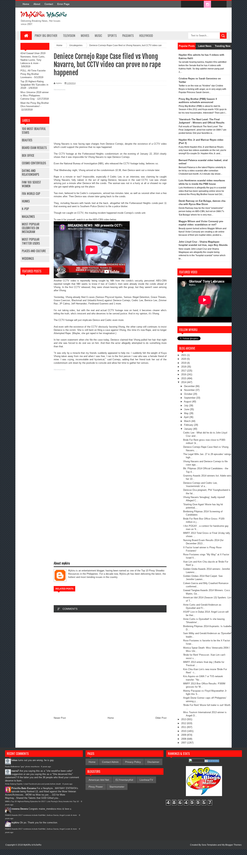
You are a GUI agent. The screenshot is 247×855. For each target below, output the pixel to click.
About (36, 4)
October (188, 394)
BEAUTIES (27, 140)
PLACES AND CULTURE (34, 251)
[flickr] (199, 4)
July (186, 405)
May (186, 413)
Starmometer (116, 786)
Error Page (63, 4)
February (189, 425)
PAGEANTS (128, 35)
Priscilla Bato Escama (23, 788)
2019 (184, 363)
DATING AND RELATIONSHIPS (30, 172)
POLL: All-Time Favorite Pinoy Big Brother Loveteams (33, 73)
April (186, 417)
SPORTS (112, 35)
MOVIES (85, 35)
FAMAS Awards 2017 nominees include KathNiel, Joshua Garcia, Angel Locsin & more (41, 815)
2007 (184, 742)
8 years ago (46, 767)
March (187, 421)
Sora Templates (209, 845)
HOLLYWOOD (146, 35)
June (187, 409)
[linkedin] (215, 4)
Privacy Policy (133, 761)
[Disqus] (110, 663)
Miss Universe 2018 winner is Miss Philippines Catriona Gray (34, 95)
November (189, 390)
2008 (184, 739)
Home (26, 4)
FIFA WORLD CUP (31, 193)
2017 (184, 370)
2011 (184, 727)
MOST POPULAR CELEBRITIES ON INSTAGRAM (30, 228)
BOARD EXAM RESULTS (34, 148)
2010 (184, 731)
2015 (184, 378)
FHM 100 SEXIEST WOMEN (31, 184)
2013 (184, 719)
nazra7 (15, 771)
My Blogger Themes (232, 845)
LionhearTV (146, 779)
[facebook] (184, 4)
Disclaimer (153, 761)
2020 (184, 359)
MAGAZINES (28, 216)
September (190, 397)
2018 (184, 366)
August (188, 401)
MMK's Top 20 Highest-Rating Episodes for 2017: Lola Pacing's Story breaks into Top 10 (42, 801)
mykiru (15, 822)
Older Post (161, 718)
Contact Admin (110, 761)
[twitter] (192, 4)
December (189, 386)
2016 (184, 374)
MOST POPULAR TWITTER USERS (31, 241)
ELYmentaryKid (124, 779)
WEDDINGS (28, 258)
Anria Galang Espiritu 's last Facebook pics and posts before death (33, 784)
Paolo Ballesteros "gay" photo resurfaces (22, 767)
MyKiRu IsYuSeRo (32, 845)
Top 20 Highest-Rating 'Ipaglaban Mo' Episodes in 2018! (34, 84)
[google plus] (222, 4)
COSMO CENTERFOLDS (34, 163)
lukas (14, 760)
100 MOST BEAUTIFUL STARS (34, 131)
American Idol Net (99, 779)
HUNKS (26, 201)
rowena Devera (19, 808)
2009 (184, 735)
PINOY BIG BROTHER (46, 35)
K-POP (25, 209)
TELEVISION (69, 35)
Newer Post (60, 718)
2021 (184, 355)
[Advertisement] (110, 117)
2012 (184, 723)
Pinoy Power (96, 786)
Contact (48, 4)
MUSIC (98, 35)
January (188, 429)
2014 (184, 382)
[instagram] (207, 4)
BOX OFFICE (28, 155)
